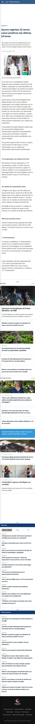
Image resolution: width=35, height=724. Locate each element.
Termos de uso (7, 714)
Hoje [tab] (7, 530)
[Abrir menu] (2, 1)
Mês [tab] (28, 530)
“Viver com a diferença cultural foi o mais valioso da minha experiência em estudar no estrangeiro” (17, 400)
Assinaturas (29, 714)
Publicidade (28, 709)
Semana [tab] (17, 530)
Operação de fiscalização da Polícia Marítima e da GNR (16, 309)
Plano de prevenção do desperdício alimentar (17, 650)
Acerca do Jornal (8, 709)
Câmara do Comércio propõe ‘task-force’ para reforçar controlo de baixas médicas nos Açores (17, 689)
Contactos (17, 712)
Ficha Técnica (25, 712)
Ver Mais (33, 283)
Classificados (9, 712)
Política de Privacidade (18, 714)
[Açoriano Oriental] (17, 705)
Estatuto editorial (19, 709)
